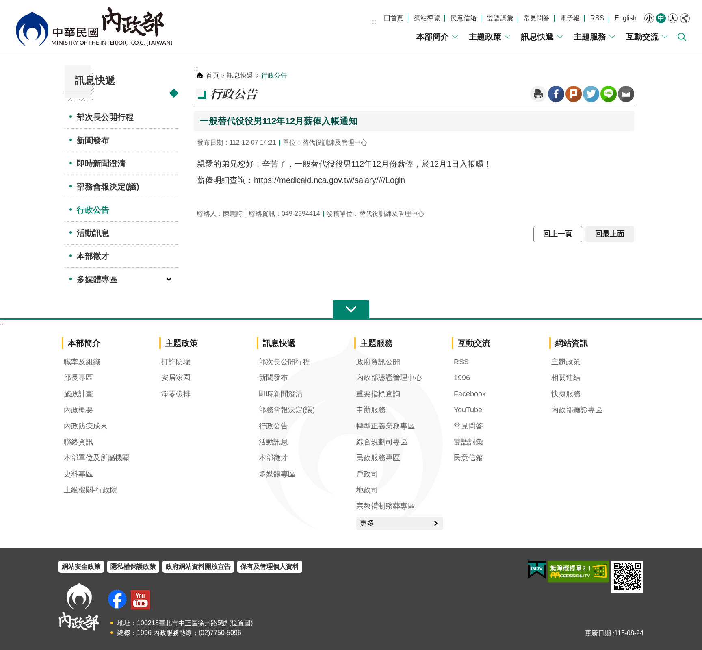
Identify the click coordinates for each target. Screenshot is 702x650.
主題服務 (590, 36)
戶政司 (367, 474)
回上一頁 (557, 234)
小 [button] (649, 18)
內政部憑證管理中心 (389, 378)
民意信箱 (464, 18)
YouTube (468, 410)
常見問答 (537, 18)
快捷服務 (566, 394)
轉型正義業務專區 (385, 426)
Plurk (574, 94)
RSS (597, 18)
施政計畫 (78, 394)
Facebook (556, 94)
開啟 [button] (351, 309)
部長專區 (78, 378)
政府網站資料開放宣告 (198, 566)
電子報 (570, 18)
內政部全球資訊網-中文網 (93, 26)
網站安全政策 (81, 566)
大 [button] (673, 18)
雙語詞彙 (500, 18)
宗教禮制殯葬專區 (385, 506)
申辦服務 (371, 410)
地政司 (367, 490)
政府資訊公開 (378, 362)
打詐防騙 (176, 362)
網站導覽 (427, 18)
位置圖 (241, 623)
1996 (462, 378)
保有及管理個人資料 (269, 566)
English (626, 18)
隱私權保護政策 (133, 566)
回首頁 (393, 18)
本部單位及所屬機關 (97, 458)
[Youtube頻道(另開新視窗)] (140, 599)
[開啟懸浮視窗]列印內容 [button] (538, 94)
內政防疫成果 (86, 426)
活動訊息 (93, 232)
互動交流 (642, 36)
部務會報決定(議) (108, 186)
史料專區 (78, 474)
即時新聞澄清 (101, 163)
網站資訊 (571, 343)
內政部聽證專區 (576, 410)
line (608, 94)
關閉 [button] (685, 18)
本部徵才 (93, 256)
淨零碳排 (176, 394)
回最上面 (609, 234)
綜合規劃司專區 (381, 442)
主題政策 (485, 36)
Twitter (591, 94)
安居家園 (176, 378)
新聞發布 (93, 140)
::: (373, 21)
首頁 (212, 75)
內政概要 (78, 410)
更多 (367, 523)
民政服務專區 (378, 458)
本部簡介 (432, 36)
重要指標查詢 (378, 394)
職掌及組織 (82, 362)
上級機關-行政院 (90, 490)
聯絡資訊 (78, 442)
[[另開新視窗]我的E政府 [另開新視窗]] (537, 570)
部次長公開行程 (105, 117)
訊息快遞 (537, 36)
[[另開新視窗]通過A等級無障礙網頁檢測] (578, 572)
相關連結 (566, 378)
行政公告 (93, 209)
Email (626, 94)
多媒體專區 (97, 279)
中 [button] (661, 18)
